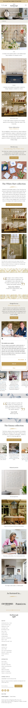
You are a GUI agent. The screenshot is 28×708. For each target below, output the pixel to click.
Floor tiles (4, 633)
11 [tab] (18, 610)
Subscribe (18, 686)
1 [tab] (6, 610)
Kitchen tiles (4, 628)
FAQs (2, 655)
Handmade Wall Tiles (6, 623)
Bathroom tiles (5, 629)
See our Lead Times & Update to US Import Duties (12, 1)
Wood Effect (4, 634)
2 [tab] (7, 610)
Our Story (4, 661)
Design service (5, 653)
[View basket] (6, 5)
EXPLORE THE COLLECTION (14, 204)
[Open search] (2, 5)
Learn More (14, 157)
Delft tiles (4, 639)
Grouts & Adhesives (6, 638)
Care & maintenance (6, 666)
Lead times (4, 648)
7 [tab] (13, 610)
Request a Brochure (6, 652)
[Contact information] (4, 5)
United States (13, 696)
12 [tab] (19, 610)
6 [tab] (12, 610)
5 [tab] (11, 610)
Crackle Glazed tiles (6, 641)
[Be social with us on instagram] (5, 690)
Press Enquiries (5, 669)
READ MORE (14, 317)
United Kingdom (4, 696)
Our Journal (4, 663)
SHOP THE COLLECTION (14, 439)
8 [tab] (14, 610)
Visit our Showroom (6, 650)
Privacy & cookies (5, 671)
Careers (3, 668)
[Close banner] (26, 338)
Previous (3, 37)
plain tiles (2, 389)
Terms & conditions (6, 673)
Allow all (14, 363)
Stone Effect (4, 636)
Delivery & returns (6, 664)
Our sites (3, 694)
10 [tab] (17, 610)
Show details (21, 359)
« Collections (3, 21)
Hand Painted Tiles (6, 624)
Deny (14, 368)
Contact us (4, 647)
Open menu (26, 5)
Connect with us (5, 676)
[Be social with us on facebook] (2, 690)
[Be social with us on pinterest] (8, 690)
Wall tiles (3, 631)
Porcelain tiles (5, 626)
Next (25, 37)
